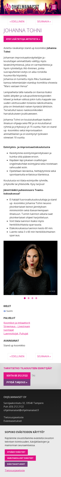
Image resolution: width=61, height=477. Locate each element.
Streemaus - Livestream (17, 326)
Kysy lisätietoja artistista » (23, 39)
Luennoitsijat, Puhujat (16, 333)
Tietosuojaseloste (14, 417)
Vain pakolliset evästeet (20, 458)
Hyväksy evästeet (16, 452)
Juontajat (9, 330)
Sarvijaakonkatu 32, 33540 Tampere (24, 403)
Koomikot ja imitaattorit (17, 322)
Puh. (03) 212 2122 (14, 406)
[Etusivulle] (21, 7)
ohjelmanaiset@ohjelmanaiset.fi (21, 410)
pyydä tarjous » (17, 382)
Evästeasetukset (13, 421)
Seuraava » (44, 21)
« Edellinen (17, 21)
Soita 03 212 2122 (17, 375)
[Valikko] (53, 7)
